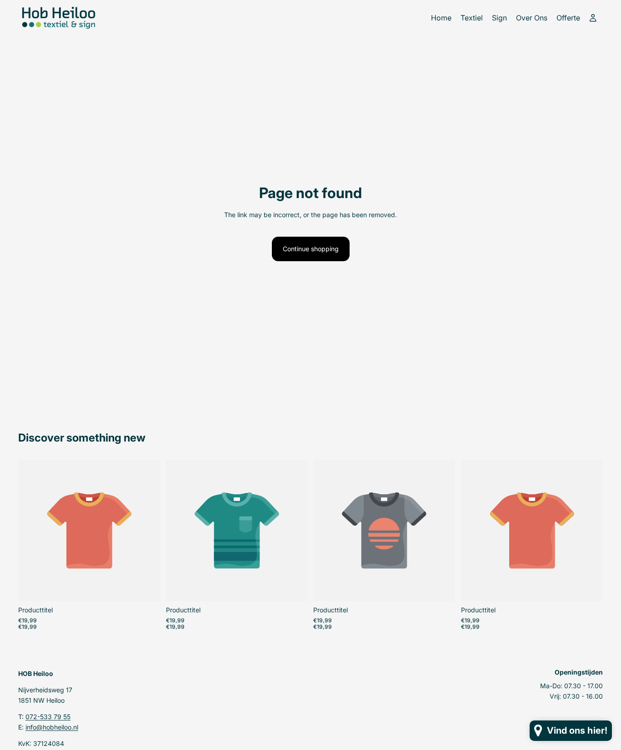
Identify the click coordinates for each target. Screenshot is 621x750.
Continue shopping (311, 249)
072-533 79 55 (47, 716)
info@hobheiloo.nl (51, 726)
